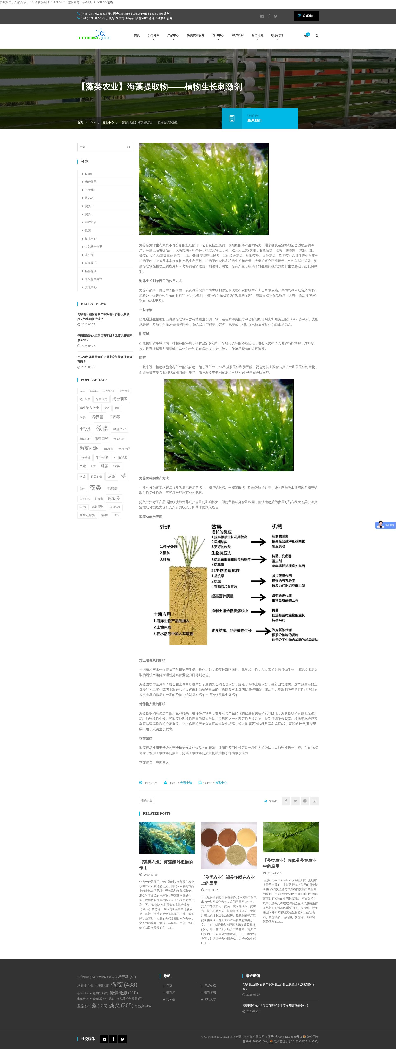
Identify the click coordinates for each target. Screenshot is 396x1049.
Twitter (273, 16)
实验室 (89, 206)
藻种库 (170, 992)
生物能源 (120, 457)
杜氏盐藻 (108, 449)
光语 (107, 408)
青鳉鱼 (104, 515)
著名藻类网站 (93, 279)
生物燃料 (102, 457)
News (93, 122)
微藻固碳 (101, 439)
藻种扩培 (210, 992)
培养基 (89, 198)
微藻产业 (119, 429)
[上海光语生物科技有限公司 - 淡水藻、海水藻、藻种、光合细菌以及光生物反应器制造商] (94, 33)
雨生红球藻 (87, 515)
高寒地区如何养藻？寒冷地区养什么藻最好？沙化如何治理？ (103, 316)
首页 (80, 122)
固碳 (117, 408)
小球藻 (85, 429)
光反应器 (85, 399)
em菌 (88, 173)
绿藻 (116, 466)
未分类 (89, 254)
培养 (83, 417)
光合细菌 (91, 181)
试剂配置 (115, 507)
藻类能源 (85, 498)
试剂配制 (98, 507)
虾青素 (99, 498)
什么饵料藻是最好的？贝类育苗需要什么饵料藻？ (104, 359)
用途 (83, 466)
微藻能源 (89, 448)
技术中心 (91, 238)
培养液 (115, 417)
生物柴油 (85, 457)
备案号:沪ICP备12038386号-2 (283, 1036)
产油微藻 (124, 391)
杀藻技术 (91, 262)
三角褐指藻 (109, 391)
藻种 (82, 488)
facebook (267, 16)
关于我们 (91, 189)
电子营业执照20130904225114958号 (296, 1041)
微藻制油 (85, 439)
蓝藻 (112, 476)
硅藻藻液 (91, 271)
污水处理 (124, 448)
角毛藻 (83, 507)
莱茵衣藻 (96, 476)
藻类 (95, 487)
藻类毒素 (112, 488)
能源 (82, 476)
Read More (157, 848)
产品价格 (210, 985)
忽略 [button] (110, 2)
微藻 (88, 230)
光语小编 (186, 782)
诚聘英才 (210, 999)
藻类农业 (146, 800)
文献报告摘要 (93, 246)
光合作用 (101, 399)
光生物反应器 (89, 408)
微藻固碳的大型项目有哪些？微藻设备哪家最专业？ (104, 338)
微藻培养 (118, 439)
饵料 (116, 515)
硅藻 (104, 466)
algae (82, 391)
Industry (94, 391)
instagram (260, 16)
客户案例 (91, 222)
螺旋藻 (114, 498)
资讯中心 (108, 122)
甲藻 (93, 466)
